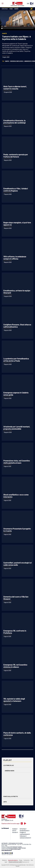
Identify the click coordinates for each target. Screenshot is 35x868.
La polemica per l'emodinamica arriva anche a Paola (16, 359)
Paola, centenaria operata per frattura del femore (15, 155)
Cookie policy (26, 860)
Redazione (4, 860)
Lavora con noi (26, 862)
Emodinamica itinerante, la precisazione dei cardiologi (14, 121)
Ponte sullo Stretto (10, 796)
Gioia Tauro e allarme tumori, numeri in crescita (15, 87)
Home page (5, 9)
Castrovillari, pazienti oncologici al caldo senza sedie (17, 564)
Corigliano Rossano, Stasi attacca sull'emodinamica (17, 325)
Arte (5, 802)
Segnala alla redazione (13, 860)
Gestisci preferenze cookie (15, 862)
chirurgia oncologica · (17, 61)
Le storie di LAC (8, 765)
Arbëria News (9, 770)
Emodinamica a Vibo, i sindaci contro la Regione (15, 189)
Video (11, 9)
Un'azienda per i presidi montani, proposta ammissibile (16, 427)
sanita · (7, 61)
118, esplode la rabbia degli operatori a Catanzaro (14, 700)
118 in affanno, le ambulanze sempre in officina (14, 257)
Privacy (20, 860)
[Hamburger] (2, 3)
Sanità (16, 9)
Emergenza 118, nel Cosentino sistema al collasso (15, 666)
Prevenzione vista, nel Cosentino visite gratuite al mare (16, 461)
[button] (31, 9)
